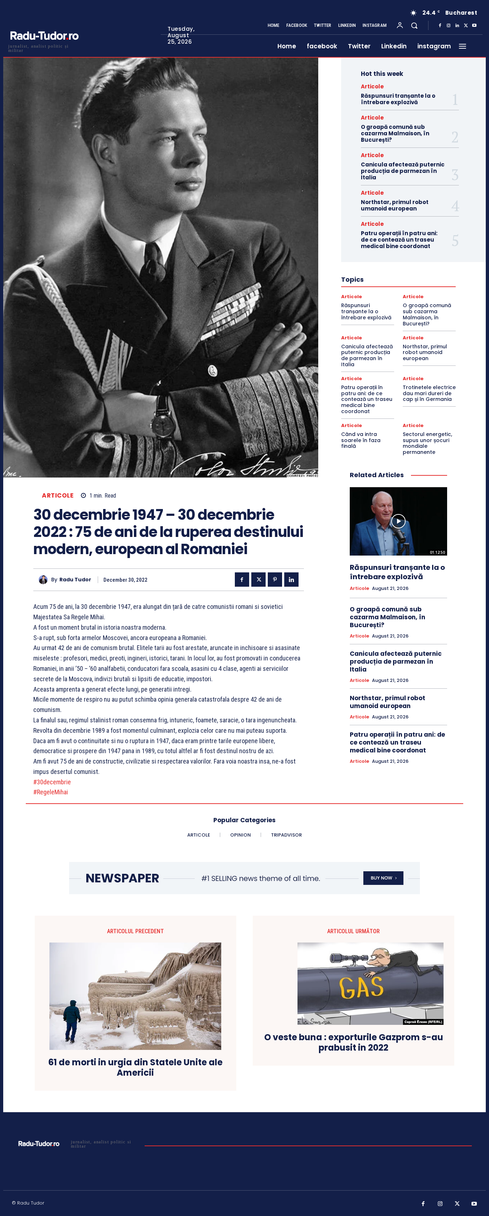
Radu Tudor (75, 580)
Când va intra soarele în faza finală (361, 440)
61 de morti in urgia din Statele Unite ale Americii (135, 1067)
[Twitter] (465, 25)
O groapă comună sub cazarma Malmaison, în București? (395, 133)
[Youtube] (474, 25)
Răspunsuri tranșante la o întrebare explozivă (398, 99)
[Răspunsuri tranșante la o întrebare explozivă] (398, 521)
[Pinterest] (275, 579)
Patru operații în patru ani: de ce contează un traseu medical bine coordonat (399, 239)
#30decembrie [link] (52, 782)
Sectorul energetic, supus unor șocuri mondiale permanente (427, 443)
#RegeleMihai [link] (50, 792)
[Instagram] (448, 25)
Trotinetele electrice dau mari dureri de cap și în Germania (429, 393)
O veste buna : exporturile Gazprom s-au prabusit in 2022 (353, 1042)
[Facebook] (440, 25)
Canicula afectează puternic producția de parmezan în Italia (403, 171)
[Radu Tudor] (45, 579)
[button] (414, 25)
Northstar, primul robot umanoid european (395, 205)
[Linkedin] (457, 25)
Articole (57, 496)
